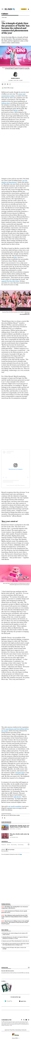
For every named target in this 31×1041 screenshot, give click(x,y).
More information (4, 851)
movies (3, 21)
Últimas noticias (5, 904)
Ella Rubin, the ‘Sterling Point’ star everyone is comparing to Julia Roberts (14, 907)
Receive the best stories (7, 970)
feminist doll (19, 772)
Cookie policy (23, 1029)
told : (18, 797)
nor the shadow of (14, 181)
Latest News (4, 17)
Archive (3, 981)
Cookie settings (18, 1029)
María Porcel (15, 78)
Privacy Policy (12, 1029)
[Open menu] (2, 9)
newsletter (4, 967)
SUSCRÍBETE (23, 9)
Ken (15, 257)
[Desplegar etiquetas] (29, 844)
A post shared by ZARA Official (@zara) (16, 485)
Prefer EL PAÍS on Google (8, 87)
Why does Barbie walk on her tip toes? (19, 835)
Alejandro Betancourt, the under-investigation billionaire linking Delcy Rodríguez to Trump (15, 937)
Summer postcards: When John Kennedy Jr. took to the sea (16, 941)
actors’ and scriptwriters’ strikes (13, 95)
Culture (4, 14)
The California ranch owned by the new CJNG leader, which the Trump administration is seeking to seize (14, 917)
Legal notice (7, 1029)
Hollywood (3, 844)
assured (10, 281)
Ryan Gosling (14, 844)
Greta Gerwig (20, 844)
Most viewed (4, 930)
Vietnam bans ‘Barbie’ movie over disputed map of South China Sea (19, 826)
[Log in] (28, 9)
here (21, 854)
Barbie (15, 110)
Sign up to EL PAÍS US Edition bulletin (11, 815)
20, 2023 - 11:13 (18, 80)
